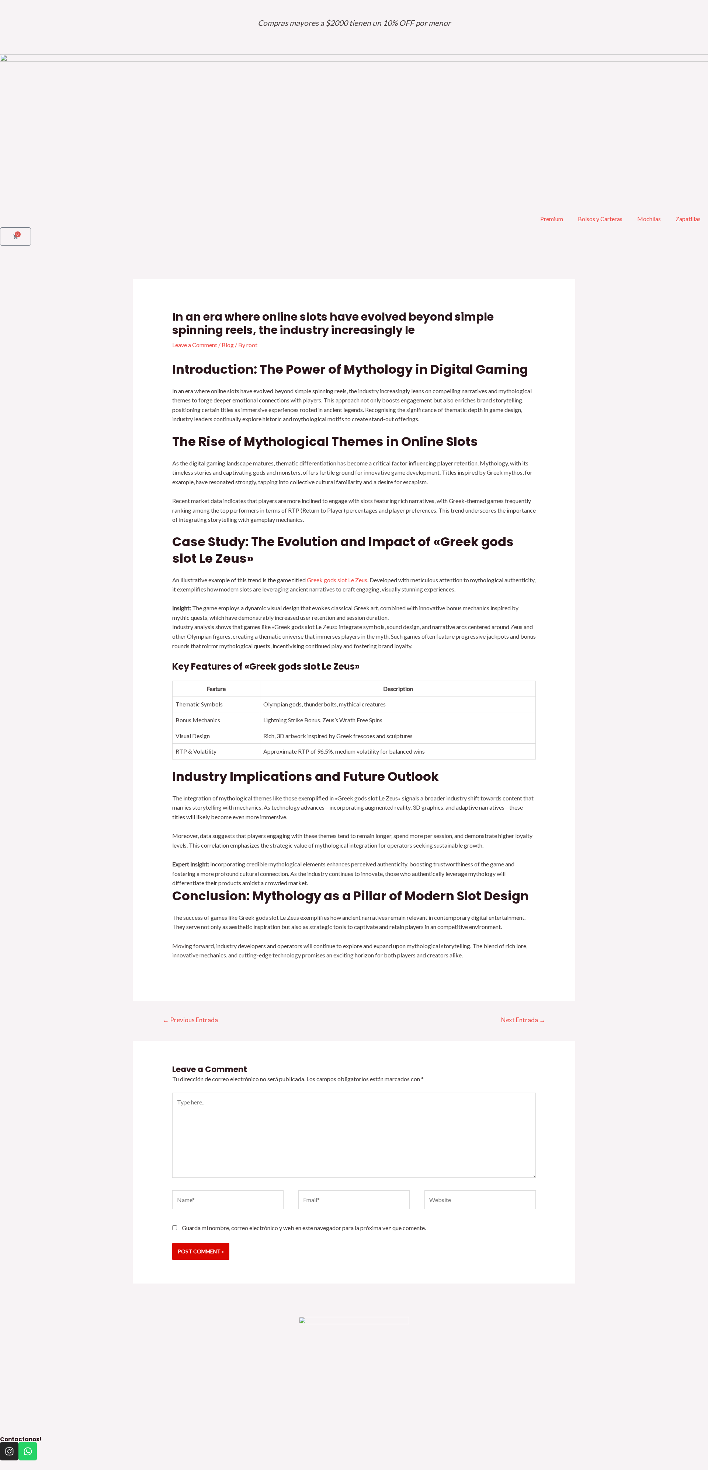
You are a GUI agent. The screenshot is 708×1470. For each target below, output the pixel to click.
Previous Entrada (190, 1020)
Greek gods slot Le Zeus (337, 579)
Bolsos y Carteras (600, 218)
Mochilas (649, 218)
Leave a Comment (194, 344)
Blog (228, 344)
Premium (551, 218)
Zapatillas (688, 218)
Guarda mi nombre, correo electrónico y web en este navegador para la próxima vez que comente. (304, 1227)
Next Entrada (523, 1020)
